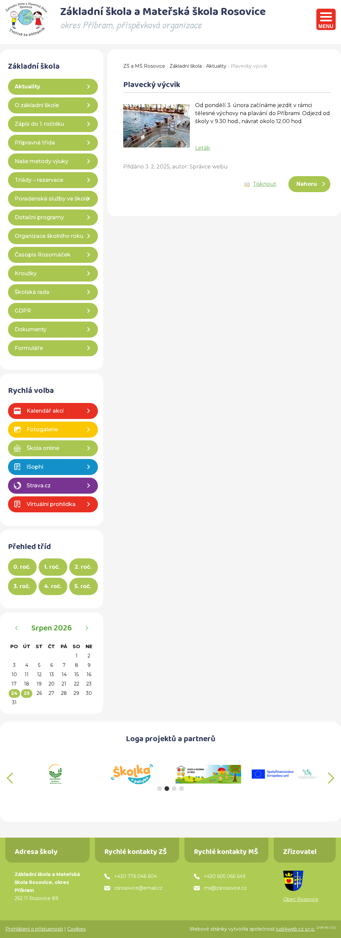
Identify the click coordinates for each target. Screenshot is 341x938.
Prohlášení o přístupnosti (34, 929)
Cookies (76, 929)
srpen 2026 (51, 629)
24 (14, 693)
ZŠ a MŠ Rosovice (144, 66)
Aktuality (216, 66)
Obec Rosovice (300, 899)
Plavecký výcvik (249, 66)
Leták (202, 148)
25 (27, 693)
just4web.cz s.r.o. (295, 929)
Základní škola (186, 66)
